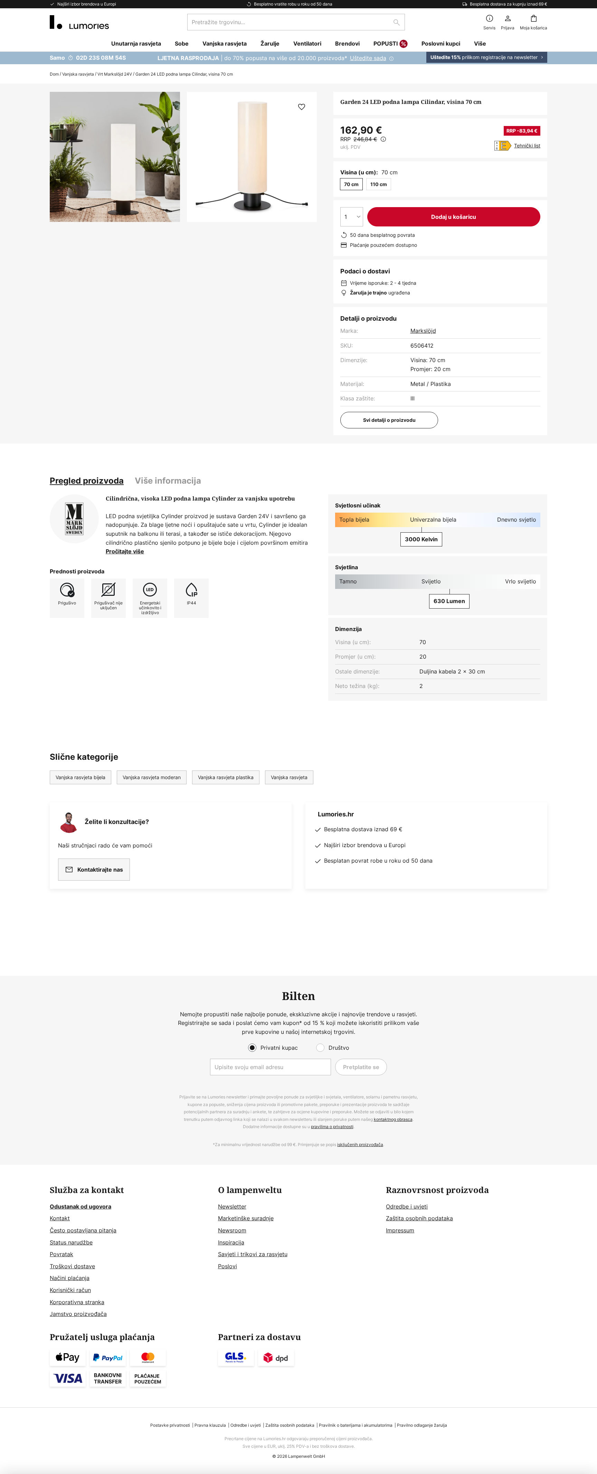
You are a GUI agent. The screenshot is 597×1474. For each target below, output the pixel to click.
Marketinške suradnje (246, 1218)
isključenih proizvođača (360, 1144)
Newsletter (232, 1206)
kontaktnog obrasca (393, 1119)
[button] (302, 107)
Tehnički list (527, 145)
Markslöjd (423, 330)
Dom (54, 74)
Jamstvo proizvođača (78, 1314)
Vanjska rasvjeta (78, 74)
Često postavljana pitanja (83, 1230)
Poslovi (227, 1266)
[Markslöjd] (74, 518)
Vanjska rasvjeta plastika (226, 777)
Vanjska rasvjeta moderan (152, 777)
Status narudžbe (71, 1242)
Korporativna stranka (77, 1302)
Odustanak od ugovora (80, 1206)
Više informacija (168, 481)
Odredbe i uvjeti (407, 1206)
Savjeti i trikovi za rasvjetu (252, 1254)
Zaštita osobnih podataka (419, 1218)
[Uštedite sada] (298, 58)
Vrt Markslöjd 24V (114, 74)
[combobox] (296, 22)
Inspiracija (231, 1242)
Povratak (61, 1254)
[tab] (87, 480)
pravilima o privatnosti (332, 1126)
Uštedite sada (368, 58)
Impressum (400, 1230)
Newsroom (232, 1230)
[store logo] (79, 22)
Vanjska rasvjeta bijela (80, 777)
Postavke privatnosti (170, 1425)
